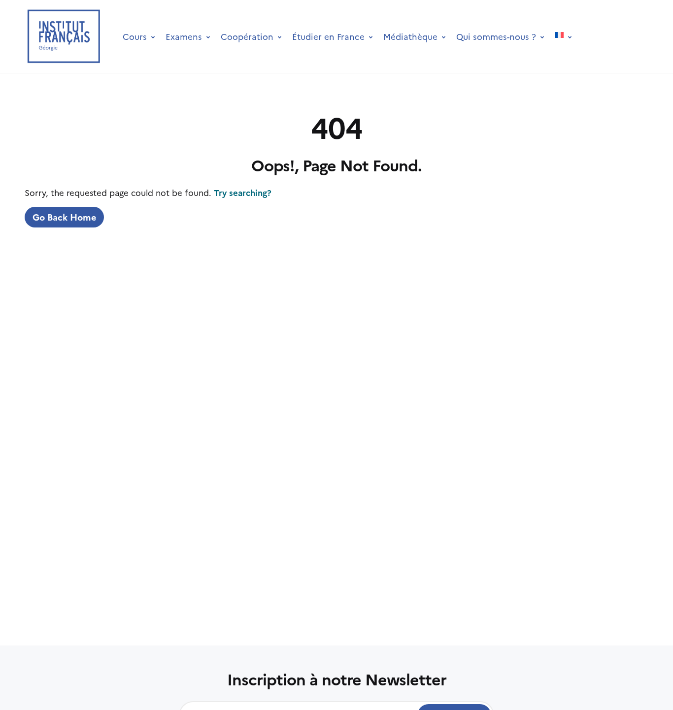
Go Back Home (64, 217)
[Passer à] (563, 36)
